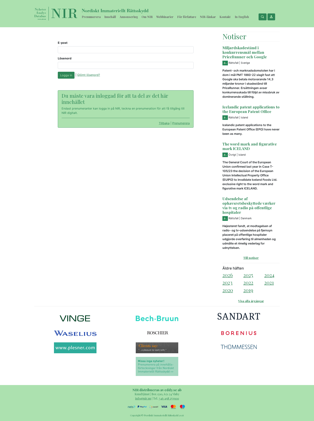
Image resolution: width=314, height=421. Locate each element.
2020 (227, 290)
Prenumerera (91, 17)
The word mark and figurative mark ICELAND (249, 146)
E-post (62, 42)
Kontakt (225, 17)
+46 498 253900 (169, 398)
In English (242, 17)
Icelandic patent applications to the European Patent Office (250, 109)
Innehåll (110, 17)
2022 (248, 282)
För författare (186, 17)
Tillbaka (164, 123)
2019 (248, 290)
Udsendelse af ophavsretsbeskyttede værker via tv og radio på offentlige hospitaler (248, 205)
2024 (269, 275)
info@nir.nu (143, 398)
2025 (248, 275)
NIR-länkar (208, 17)
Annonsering (129, 17)
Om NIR (147, 17)
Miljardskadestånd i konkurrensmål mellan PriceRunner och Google (244, 52)
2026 (227, 275)
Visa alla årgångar (251, 301)
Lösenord (64, 58)
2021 (269, 282)
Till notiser (251, 258)
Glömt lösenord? (88, 75)
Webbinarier (165, 17)
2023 (227, 282)
